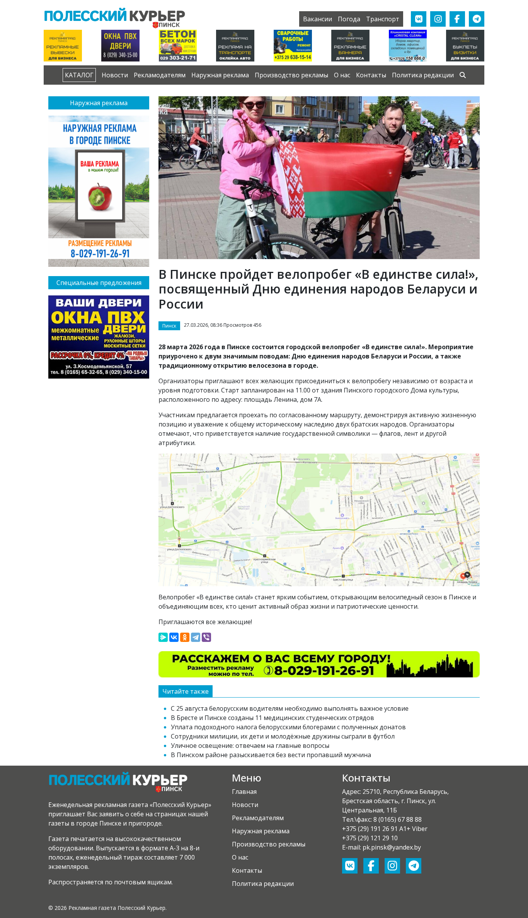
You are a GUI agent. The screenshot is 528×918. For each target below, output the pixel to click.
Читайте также (185, 691)
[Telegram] (195, 637)
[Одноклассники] (184, 637)
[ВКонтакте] (174, 637)
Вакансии (317, 19)
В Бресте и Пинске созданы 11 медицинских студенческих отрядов (272, 717)
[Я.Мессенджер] (163, 637)
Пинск (169, 325)
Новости (115, 75)
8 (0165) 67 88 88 (397, 819)
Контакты (371, 75)
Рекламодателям (160, 75)
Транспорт (382, 19)
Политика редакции (423, 75)
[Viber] (206, 637)
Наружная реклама (220, 75)
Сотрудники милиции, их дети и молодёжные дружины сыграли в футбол (283, 736)
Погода (349, 19)
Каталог (79, 75)
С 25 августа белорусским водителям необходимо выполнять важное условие (290, 708)
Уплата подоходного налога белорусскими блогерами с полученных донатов (288, 727)
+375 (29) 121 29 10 (370, 838)
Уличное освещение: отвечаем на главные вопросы (250, 745)
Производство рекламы (291, 75)
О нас (342, 75)
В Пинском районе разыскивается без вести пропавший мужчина (271, 755)
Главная (244, 791)
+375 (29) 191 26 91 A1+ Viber (385, 828)
